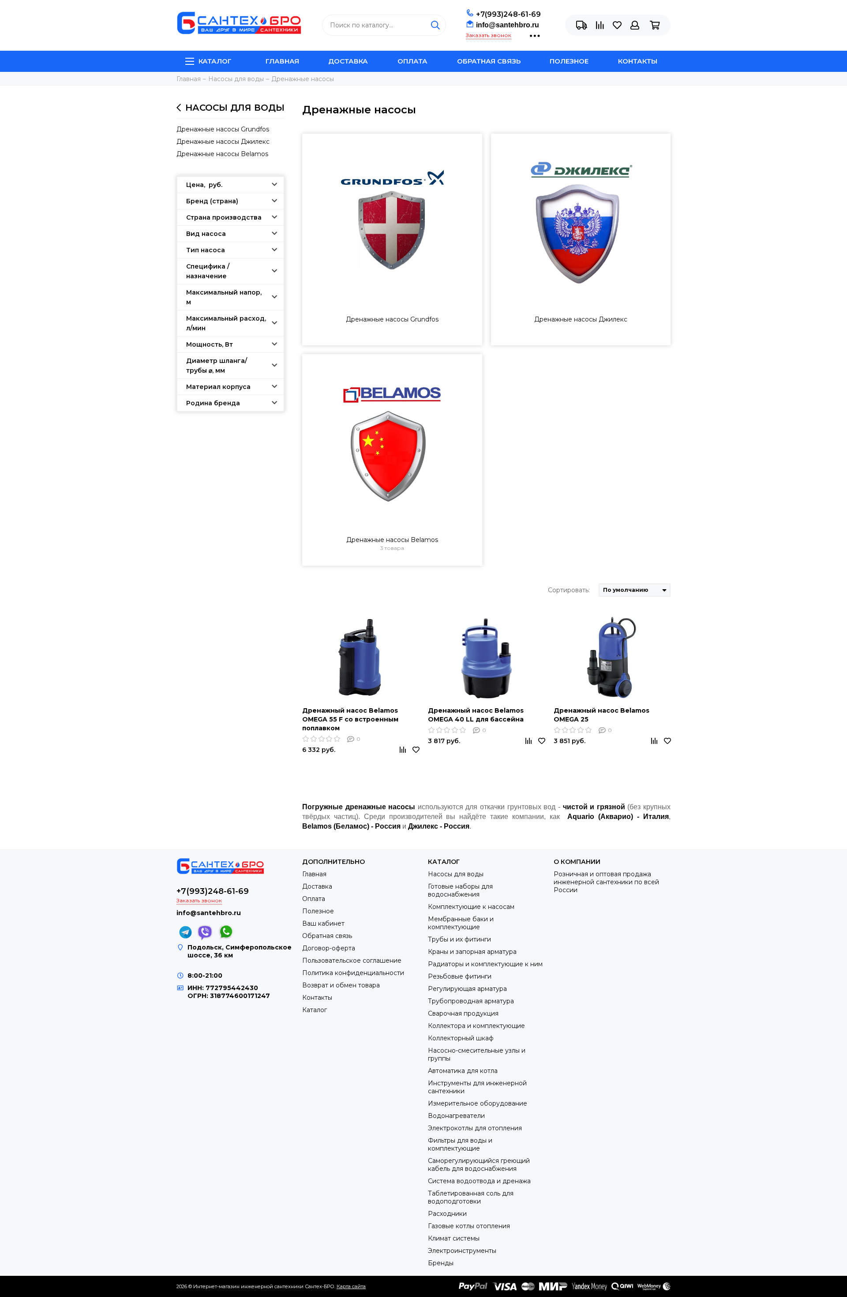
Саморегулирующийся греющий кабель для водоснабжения (479, 1165)
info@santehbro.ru (507, 25)
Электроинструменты (462, 1251)
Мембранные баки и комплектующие (461, 923)
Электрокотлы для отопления (475, 1128)
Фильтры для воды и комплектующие (460, 1144)
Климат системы (454, 1238)
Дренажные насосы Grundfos (222, 129)
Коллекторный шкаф (461, 1038)
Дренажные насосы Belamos (222, 154)
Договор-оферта (328, 948)
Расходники (447, 1214)
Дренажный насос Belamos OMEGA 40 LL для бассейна (476, 714)
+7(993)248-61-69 (508, 14)
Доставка (348, 61)
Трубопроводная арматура (471, 1001)
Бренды (440, 1263)
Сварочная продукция (463, 1013)
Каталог (215, 61)
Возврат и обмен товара (341, 985)
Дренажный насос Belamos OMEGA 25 (601, 714)
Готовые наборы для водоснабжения (460, 890)
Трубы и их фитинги (459, 939)
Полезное (569, 61)
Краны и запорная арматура (472, 952)
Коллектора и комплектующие (476, 1026)
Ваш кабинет (323, 923)
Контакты (637, 61)
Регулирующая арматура (467, 989)
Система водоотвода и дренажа (479, 1181)
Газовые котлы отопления (469, 1226)
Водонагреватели (456, 1116)
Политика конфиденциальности (353, 973)
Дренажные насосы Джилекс (223, 142)
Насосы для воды (235, 108)
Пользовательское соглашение (351, 960)
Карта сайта (351, 1286)
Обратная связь (489, 61)
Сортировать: (569, 590)
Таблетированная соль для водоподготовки (470, 1197)
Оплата (412, 61)
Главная (282, 61)
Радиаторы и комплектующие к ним (485, 964)
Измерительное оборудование (477, 1103)
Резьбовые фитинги (459, 976)
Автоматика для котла (463, 1071)
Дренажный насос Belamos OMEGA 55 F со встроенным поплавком (350, 719)
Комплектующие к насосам (471, 907)
